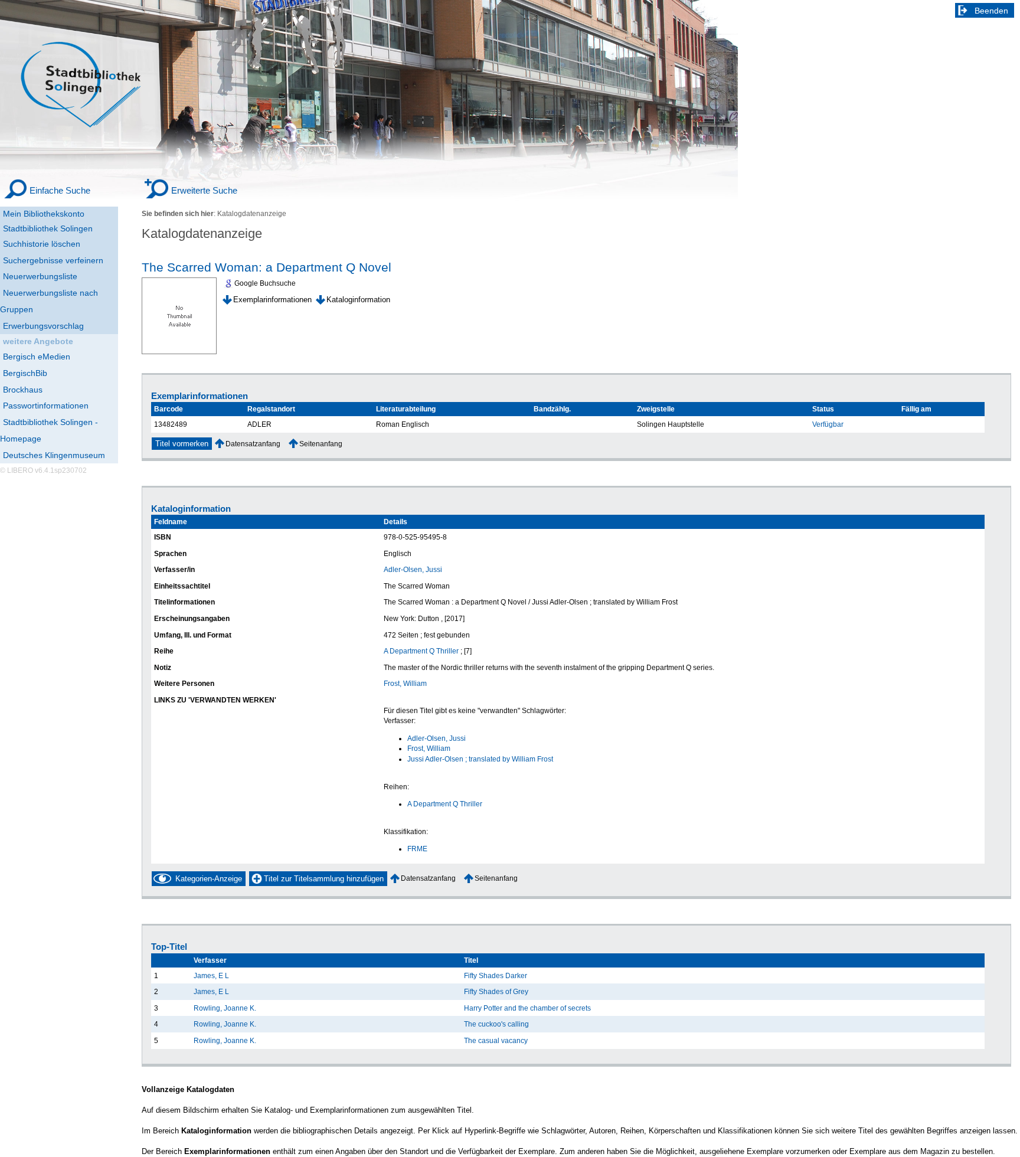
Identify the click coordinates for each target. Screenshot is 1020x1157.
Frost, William (405, 683)
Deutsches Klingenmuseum (54, 455)
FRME (417, 848)
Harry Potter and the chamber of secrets (527, 1008)
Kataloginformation (358, 299)
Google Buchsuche (265, 283)
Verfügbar (828, 424)
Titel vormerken (181, 443)
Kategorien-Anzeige (208, 878)
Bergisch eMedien (36, 356)
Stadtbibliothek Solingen (48, 228)
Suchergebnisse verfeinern (53, 260)
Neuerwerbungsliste (40, 276)
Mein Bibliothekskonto (43, 213)
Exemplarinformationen (272, 299)
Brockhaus (22, 389)
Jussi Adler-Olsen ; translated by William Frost (480, 759)
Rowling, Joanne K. (225, 1008)
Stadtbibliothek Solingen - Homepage (49, 430)
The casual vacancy (496, 1040)
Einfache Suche (60, 190)
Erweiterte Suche (204, 190)
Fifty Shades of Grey (496, 991)
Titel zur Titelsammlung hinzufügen (324, 878)
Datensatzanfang (252, 443)
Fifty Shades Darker (495, 975)
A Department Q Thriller (421, 651)
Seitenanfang (320, 443)
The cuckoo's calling (496, 1024)
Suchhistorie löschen (41, 244)
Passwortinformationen (46, 405)
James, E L (211, 975)
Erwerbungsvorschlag (43, 326)
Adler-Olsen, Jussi (413, 569)
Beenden (991, 10)
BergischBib (25, 373)
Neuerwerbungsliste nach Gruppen (49, 301)
